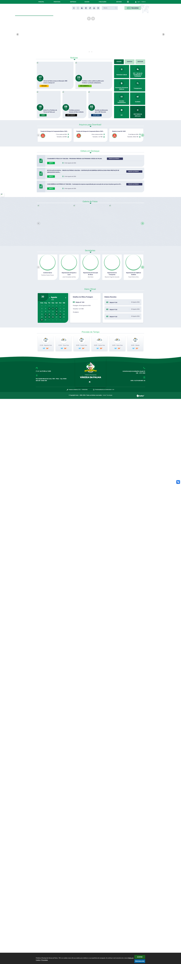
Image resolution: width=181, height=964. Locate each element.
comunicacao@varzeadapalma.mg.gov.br (134, 371)
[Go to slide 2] (90, 51)
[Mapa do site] (94, 8)
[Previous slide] (17, 34)
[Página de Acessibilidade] (98, 8)
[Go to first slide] (163, 34)
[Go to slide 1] (89, 51)
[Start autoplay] (89, 18)
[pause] (93, 18)
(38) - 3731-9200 (140, 373)
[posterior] (65, 298)
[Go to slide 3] (91, 51)
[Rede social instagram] (2, 195)
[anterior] (49, 298)
